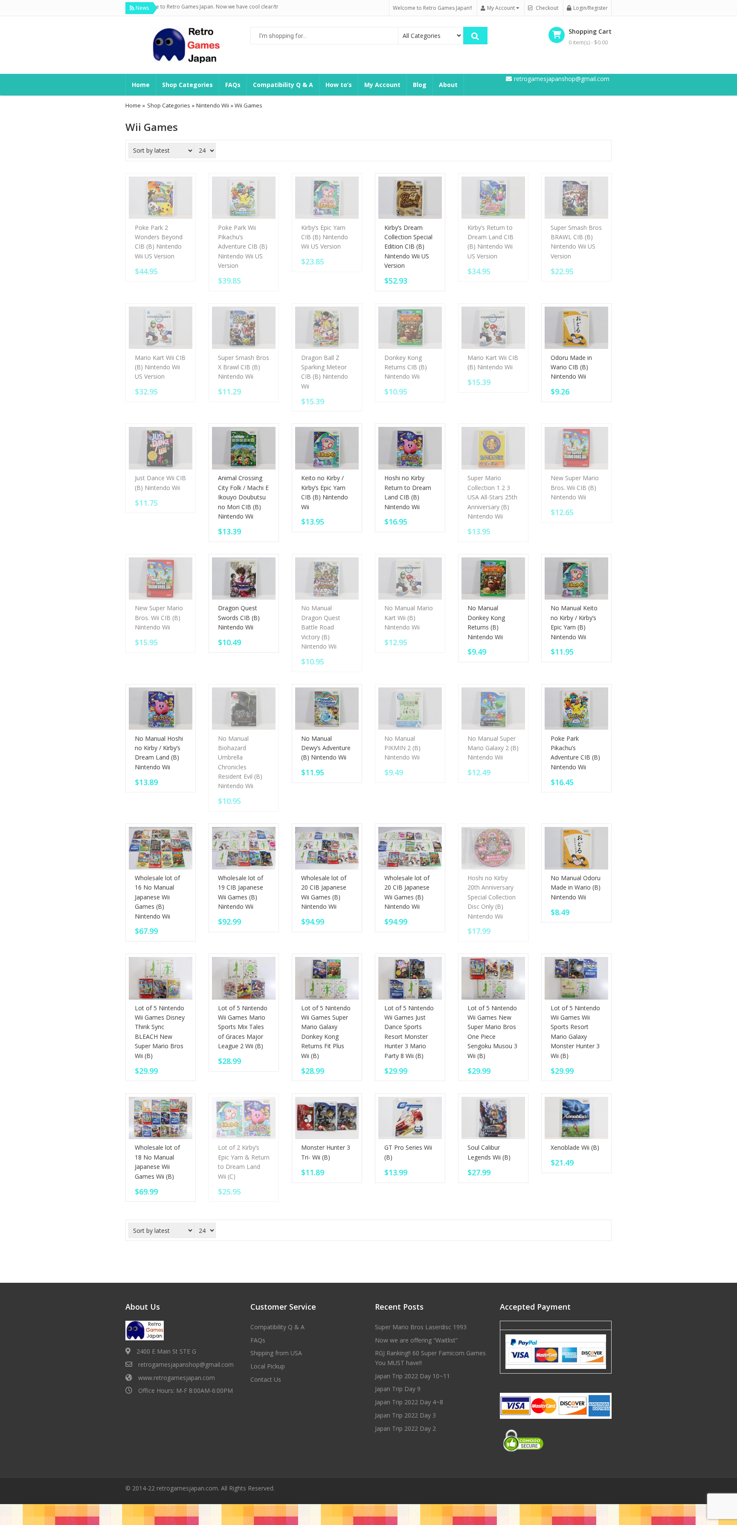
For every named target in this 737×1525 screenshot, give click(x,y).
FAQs (233, 85)
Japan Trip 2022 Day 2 (405, 1428)
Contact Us (265, 1379)
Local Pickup (267, 1366)
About (448, 85)
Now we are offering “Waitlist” (416, 1340)
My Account (382, 85)
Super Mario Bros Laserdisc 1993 (421, 1327)
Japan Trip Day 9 (398, 1389)
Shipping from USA (276, 1353)
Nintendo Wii (212, 105)
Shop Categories (187, 85)
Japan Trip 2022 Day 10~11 (412, 1376)
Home (141, 85)
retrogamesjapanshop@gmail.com (186, 1364)
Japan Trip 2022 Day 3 (405, 1415)
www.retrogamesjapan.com (176, 1378)
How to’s (338, 85)
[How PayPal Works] (555, 1351)
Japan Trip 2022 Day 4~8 (409, 1402)
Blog (420, 85)
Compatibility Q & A (283, 85)
